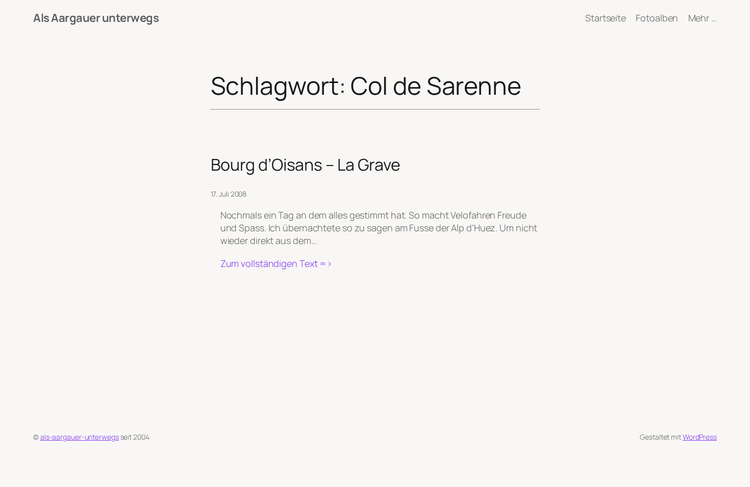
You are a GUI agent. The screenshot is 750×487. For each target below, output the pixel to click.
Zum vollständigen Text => (276, 263)
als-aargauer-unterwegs (79, 437)
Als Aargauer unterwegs (96, 17)
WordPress (700, 437)
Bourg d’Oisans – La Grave (306, 164)
